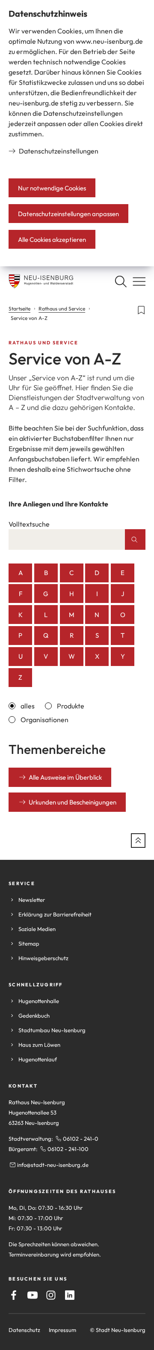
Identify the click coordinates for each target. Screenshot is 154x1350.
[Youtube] (32, 1295)
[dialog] (77, 133)
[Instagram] (51, 1295)
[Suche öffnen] (120, 281)
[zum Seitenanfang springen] (138, 840)
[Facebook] (14, 1295)
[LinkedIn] (70, 1295)
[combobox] (67, 539)
